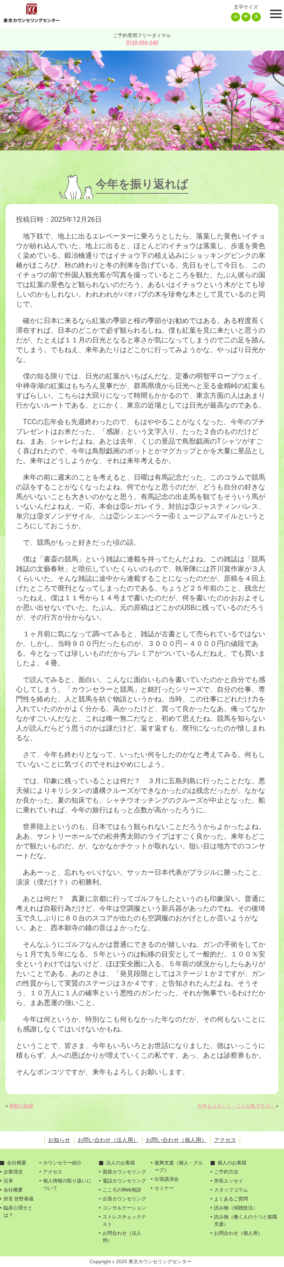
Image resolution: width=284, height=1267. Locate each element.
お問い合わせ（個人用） (176, 1140)
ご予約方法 (226, 1171)
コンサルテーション (124, 1208)
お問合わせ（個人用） (238, 1233)
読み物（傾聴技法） (236, 1208)
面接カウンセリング (124, 1171)
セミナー (164, 1188)
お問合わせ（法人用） (122, 1236)
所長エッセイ (228, 1180)
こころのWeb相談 (122, 1189)
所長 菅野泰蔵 (18, 1199)
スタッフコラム (231, 1189)
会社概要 (16, 1162)
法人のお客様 (120, 1162)
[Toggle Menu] (275, 14)
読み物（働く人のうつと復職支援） (245, 1220)
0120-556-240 (142, 42)
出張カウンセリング (124, 1199)
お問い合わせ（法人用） (108, 1140)
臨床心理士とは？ (18, 1211)
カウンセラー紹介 (62, 1162)
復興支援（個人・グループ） (178, 1166)
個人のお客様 (232, 1162)
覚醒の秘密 (21, 1106)
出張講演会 (166, 1179)
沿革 (8, 1180)
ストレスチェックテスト (124, 1220)
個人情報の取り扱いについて (67, 1184)
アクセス (225, 1140)
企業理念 (13, 1171)
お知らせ (59, 1140)
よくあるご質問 (231, 1199)
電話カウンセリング (124, 1180)
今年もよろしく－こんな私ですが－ (236, 1106)
